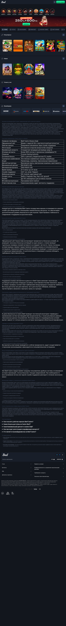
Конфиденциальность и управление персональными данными (46, 468)
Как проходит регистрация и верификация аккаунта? (21, 429)
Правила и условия (38, 464)
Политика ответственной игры (41, 476)
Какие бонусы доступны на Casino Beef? (17, 424)
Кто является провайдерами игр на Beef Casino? (19, 432)
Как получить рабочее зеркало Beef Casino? (18, 421)
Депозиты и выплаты (7, 474)
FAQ (3, 471)
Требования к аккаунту (40, 472)
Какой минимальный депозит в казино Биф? (18, 427)
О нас (3, 464)
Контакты (4, 467)
